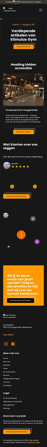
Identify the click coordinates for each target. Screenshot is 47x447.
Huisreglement (9, 405)
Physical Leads (33, 442)
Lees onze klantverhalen (16, 196)
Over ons (6, 362)
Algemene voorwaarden (12, 401)
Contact (6, 382)
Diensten (6, 365)
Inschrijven (7, 385)
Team (5, 368)
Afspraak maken (23, 47)
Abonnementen (9, 372)
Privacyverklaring (10, 398)
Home (16, 24)
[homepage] (9, 10)
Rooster (6, 375)
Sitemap (6, 408)
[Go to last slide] (12, 186)
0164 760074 (8, 335)
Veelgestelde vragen (11, 379)
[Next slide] (35, 186)
